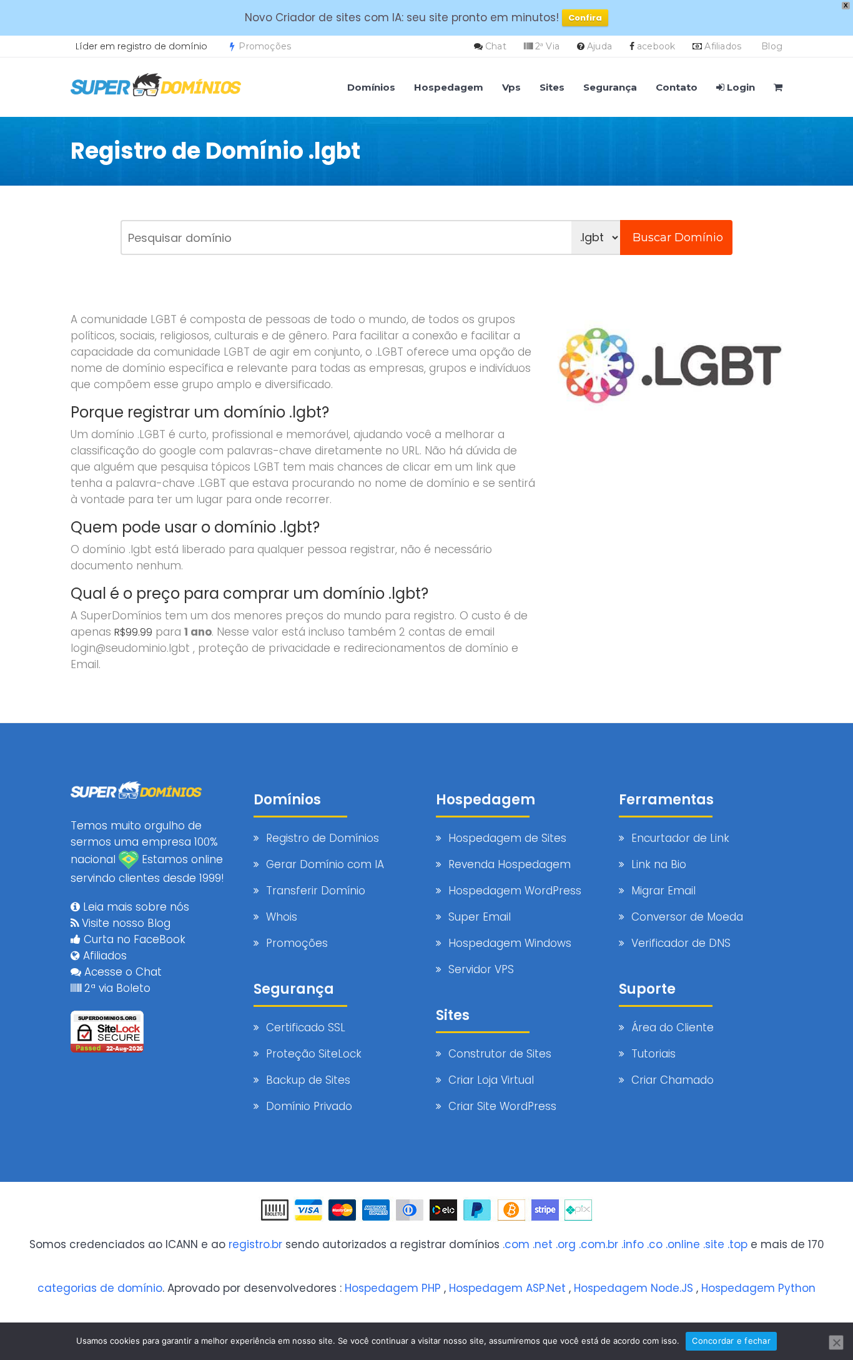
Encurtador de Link (680, 838)
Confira (585, 18)
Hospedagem (448, 87)
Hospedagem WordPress (514, 890)
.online (683, 1244)
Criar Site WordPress (502, 1106)
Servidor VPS (481, 969)
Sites (552, 87)
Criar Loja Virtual (491, 1080)
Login (739, 87)
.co (655, 1244)
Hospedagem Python (758, 1288)
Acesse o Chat (121, 971)
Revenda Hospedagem (509, 864)
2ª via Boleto (115, 988)
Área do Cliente (672, 1027)
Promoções (263, 46)
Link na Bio (658, 864)
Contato (677, 87)
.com (516, 1244)
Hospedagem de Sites (507, 838)
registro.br (255, 1244)
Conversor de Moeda (687, 916)
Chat (495, 46)
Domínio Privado (309, 1106)
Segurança (610, 87)
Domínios (371, 87)
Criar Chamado (672, 1080)
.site (713, 1244)
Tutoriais (653, 1053)
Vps (511, 87)
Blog (771, 46)
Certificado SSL (305, 1027)
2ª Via (547, 46)
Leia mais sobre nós (134, 906)
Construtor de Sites (499, 1053)
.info (632, 1244)
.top (737, 1244)
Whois (281, 916)
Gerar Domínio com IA (325, 864)
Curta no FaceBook (133, 939)
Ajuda (599, 46)
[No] (836, 1342)
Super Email (479, 916)
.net (543, 1244)
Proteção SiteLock (314, 1053)
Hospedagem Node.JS (633, 1288)
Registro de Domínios (322, 838)
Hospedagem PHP (393, 1288)
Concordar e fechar (731, 1341)
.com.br (598, 1244)
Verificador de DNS (681, 943)
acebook (656, 46)
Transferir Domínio (315, 890)
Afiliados (722, 46)
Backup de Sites (308, 1080)
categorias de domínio (99, 1288)
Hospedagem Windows (509, 943)
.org (566, 1244)
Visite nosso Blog (124, 923)
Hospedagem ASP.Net (507, 1288)
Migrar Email (663, 890)
